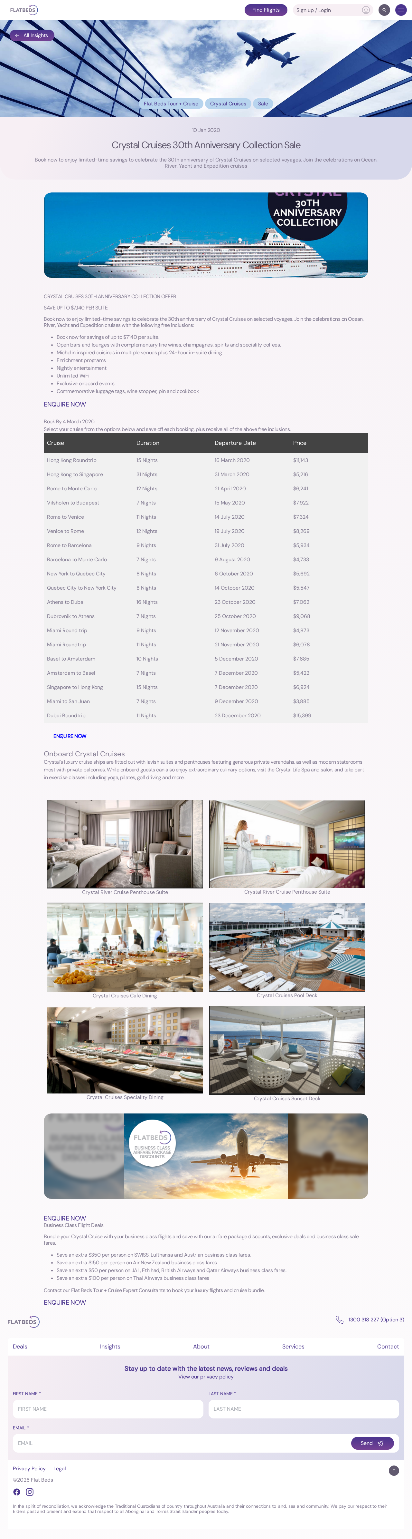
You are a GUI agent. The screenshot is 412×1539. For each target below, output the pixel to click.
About (201, 1346)
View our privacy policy (206, 1377)
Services (293, 1346)
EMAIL (19, 1428)
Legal (59, 1468)
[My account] (366, 10)
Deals (20, 1346)
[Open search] (384, 10)
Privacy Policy (29, 1468)
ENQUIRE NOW (65, 404)
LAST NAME (221, 1394)
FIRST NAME (25, 1394)
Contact (388, 1346)
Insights (110, 1346)
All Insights (35, 35)
